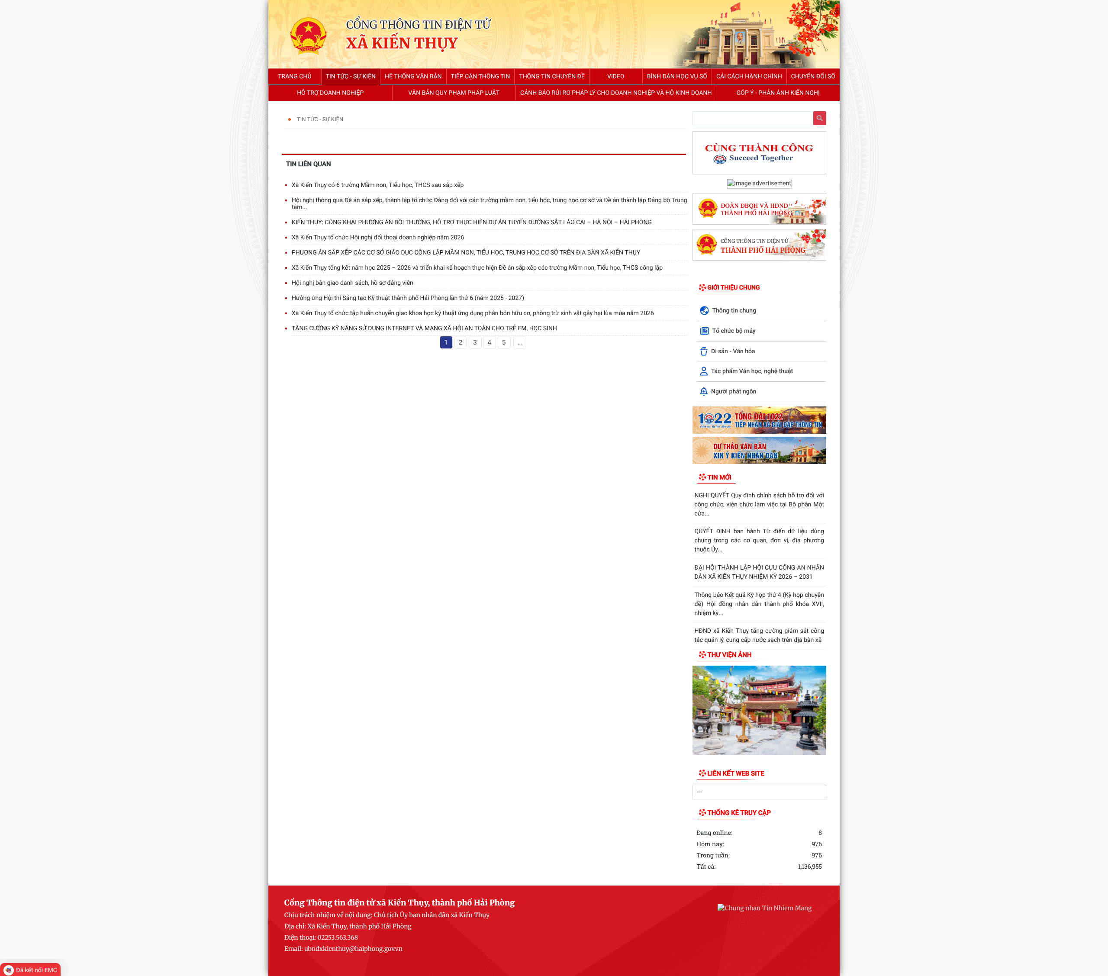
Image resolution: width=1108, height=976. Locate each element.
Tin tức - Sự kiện (320, 119)
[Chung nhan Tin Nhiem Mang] (765, 908)
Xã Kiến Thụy (401, 44)
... (520, 342)
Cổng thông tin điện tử (418, 25)
